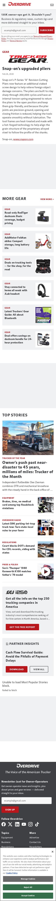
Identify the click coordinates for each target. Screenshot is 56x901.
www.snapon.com (23, 139)
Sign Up (10, 809)
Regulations (9, 542)
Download (17, 669)
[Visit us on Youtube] (24, 823)
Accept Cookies (28, 895)
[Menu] (4, 5)
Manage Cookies (28, 879)
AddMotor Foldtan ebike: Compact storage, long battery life (17, 243)
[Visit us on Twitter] (10, 823)
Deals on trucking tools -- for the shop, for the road (18, 266)
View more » (47, 199)
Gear (5, 51)
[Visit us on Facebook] (3, 823)
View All (38, 669)
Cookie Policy (12, 873)
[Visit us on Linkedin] (17, 823)
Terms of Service (16, 40)
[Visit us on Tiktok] (37, 823)
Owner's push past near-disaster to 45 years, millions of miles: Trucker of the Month (27, 469)
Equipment (8, 498)
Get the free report (22, 627)
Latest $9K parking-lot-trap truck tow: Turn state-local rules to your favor (18, 527)
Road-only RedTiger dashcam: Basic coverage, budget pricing (16, 218)
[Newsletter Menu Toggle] (52, 5)
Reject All (28, 887)
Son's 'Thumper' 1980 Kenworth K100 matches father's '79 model (16, 571)
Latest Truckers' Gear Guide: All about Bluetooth (17, 315)
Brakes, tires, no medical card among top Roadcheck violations (18, 505)
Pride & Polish (10, 564)
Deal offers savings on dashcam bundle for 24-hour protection (18, 339)
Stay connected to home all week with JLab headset (16, 290)
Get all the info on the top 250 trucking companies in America (28, 603)
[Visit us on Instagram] (30, 823)
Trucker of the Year (13, 458)
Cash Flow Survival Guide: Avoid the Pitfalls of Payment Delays (27, 656)
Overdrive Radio (11, 520)
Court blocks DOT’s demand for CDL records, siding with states (18, 549)
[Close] (52, 851)
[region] (28, 874)
